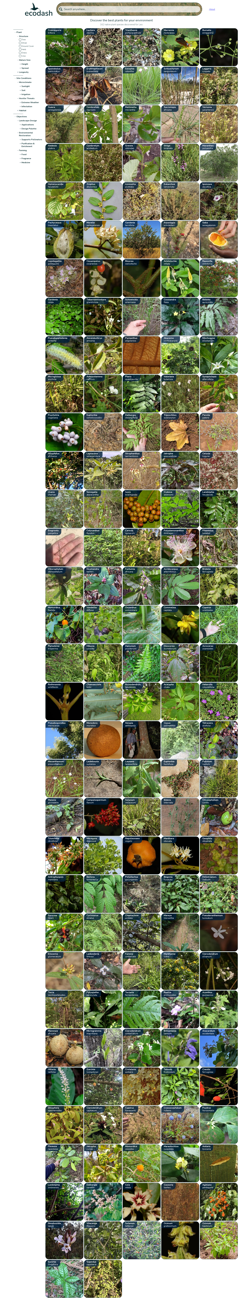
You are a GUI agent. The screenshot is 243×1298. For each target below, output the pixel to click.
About (212, 9)
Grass (24, 52)
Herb (24, 49)
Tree (24, 39)
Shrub (24, 43)
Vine (24, 56)
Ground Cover (28, 46)
